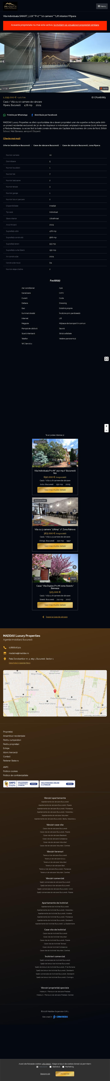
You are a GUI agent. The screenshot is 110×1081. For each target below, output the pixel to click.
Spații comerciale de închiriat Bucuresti (55, 960)
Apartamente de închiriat (55, 903)
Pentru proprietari (11, 744)
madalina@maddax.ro (19, 653)
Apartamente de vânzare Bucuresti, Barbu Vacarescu (55, 819)
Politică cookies (10, 771)
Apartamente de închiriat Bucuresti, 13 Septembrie (55, 924)
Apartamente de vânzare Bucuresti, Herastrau (55, 812)
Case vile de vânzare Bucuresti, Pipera (55, 832)
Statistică (56, 1067)
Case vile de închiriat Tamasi (55, 944)
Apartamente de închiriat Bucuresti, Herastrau (55, 910)
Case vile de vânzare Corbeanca (55, 839)
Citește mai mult (11, 138)
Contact (6, 756)
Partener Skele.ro (11, 761)
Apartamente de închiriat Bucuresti (55, 907)
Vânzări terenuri (55, 851)
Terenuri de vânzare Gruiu (55, 859)
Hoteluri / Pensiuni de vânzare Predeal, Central (55, 995)
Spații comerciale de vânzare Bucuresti (55, 882)
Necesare (43, 1067)
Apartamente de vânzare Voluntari (55, 815)
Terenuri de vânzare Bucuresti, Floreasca (55, 869)
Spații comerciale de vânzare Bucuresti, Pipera (55, 892)
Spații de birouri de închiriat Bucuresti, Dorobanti (55, 970)
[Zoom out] (106, 430)
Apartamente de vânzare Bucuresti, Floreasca (55, 809)
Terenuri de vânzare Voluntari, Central (55, 872)
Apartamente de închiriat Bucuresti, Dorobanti (55, 920)
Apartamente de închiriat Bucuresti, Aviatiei (55, 913)
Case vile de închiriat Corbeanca (55, 947)
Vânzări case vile (55, 825)
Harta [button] (105, 88)
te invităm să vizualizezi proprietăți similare (76, 25)
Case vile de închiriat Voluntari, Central (55, 950)
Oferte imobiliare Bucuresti (16, 145)
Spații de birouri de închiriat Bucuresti (55, 964)
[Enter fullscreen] (106, 359)
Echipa (6, 748)
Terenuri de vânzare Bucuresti (55, 855)
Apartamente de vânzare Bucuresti (55, 802)
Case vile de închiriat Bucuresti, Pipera (55, 940)
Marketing (69, 1067)
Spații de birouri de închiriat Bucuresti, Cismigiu (55, 977)
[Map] (55, 394)
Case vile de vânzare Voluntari (55, 842)
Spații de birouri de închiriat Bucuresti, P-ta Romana (55, 967)
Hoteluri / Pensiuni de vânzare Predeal (55, 992)
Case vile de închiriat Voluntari (55, 937)
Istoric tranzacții (10, 752)
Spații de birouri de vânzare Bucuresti (55, 886)
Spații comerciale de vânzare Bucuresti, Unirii (55, 889)
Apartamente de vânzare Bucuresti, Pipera (55, 805)
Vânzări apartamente (55, 798)
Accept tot (65, 1074)
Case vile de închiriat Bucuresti (55, 933)
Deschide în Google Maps (19, 663)
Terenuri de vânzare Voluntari (55, 862)
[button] (3, 61)
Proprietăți (8, 732)
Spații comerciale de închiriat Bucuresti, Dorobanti (55, 974)
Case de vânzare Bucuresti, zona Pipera (81, 145)
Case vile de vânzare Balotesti (55, 835)
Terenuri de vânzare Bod (55, 866)
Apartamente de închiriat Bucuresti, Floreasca (55, 917)
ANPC (5, 767)
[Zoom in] (106, 426)
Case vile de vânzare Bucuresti (55, 829)
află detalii (46, 1064)
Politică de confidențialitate (15, 775)
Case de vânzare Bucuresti (46, 145)
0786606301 (15, 647)
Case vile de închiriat (55, 930)
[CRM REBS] (60, 1017)
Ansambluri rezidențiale (14, 736)
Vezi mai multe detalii (55, 490)
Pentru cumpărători (12, 740)
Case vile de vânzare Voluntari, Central (55, 846)
